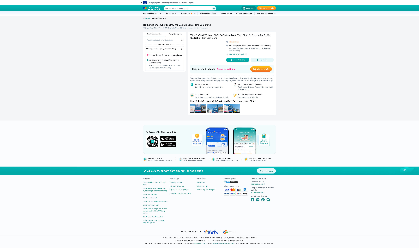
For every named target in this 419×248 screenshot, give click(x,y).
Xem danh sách (266, 171)
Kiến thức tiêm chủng (177, 186)
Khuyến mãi (201, 182)
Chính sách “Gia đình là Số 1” (153, 217)
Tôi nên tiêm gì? (202, 186)
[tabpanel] (164, 54)
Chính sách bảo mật (150, 198)
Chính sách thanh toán (151, 205)
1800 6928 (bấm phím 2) (238, 54)
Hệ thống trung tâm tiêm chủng (180, 193)
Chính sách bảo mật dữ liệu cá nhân (155, 201)
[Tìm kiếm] (214, 8)
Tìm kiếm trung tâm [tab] (154, 34)
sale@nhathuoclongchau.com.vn (224, 243)
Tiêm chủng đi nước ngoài (206, 190)
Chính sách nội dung (150, 194)
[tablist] (164, 34)
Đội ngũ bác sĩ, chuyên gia (179, 190)
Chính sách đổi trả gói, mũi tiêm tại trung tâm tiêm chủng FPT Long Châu (155, 211)
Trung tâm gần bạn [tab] (175, 34)
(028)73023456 (199, 243)
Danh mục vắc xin (176, 182)
